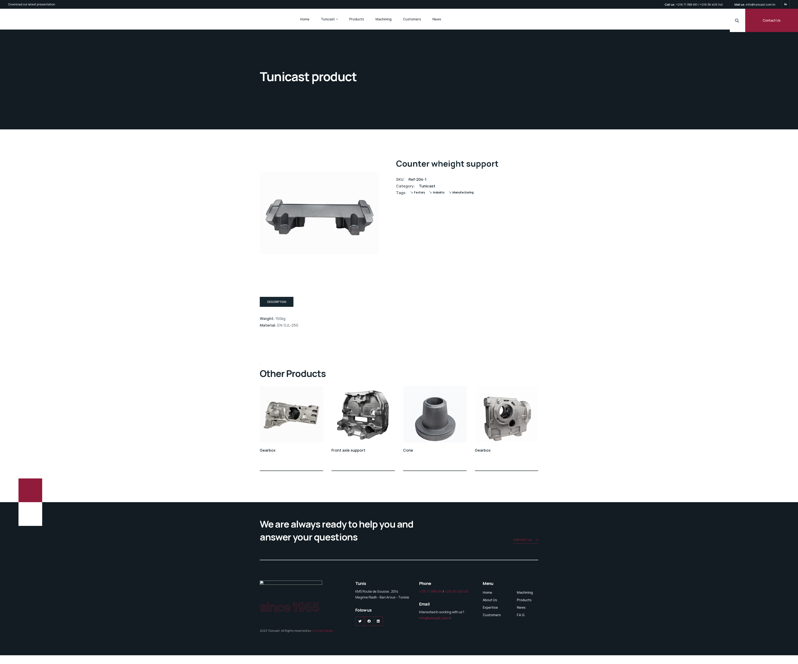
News (436, 19)
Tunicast (328, 19)
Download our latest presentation (31, 4)
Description (276, 302)
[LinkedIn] (785, 4)
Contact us (522, 540)
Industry (439, 192)
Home (304, 19)
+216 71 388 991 (430, 591)
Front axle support (348, 450)
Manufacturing (463, 192)
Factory (419, 192)
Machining (384, 19)
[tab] (276, 302)
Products (356, 19)
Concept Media (322, 631)
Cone (408, 450)
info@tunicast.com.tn (760, 4)
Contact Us (772, 20)
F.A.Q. (521, 615)
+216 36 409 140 (456, 591)
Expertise (490, 607)
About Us (490, 600)
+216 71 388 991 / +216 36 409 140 (699, 4)
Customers (412, 19)
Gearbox (268, 450)
